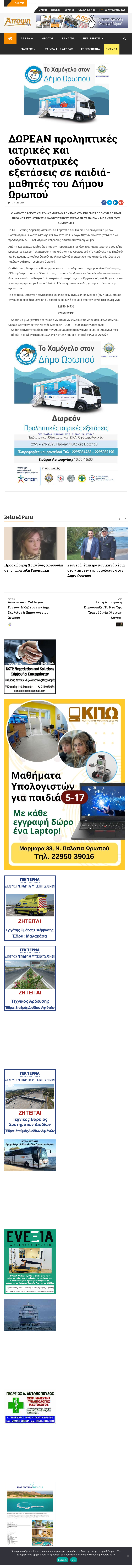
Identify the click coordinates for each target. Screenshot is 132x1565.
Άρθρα (25, 38)
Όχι (74, 1559)
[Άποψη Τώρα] (10, 38)
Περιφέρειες (92, 38)
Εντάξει (62, 1559)
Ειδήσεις (27, 49)
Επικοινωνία (90, 49)
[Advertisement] (66, 1040)
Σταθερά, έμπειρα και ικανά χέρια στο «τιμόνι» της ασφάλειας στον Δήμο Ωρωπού (96, 570)
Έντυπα (42, 9)
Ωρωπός (55, 9)
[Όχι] (127, 1556)
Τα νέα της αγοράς (59, 49)
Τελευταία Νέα (86, 9)
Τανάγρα (69, 9)
